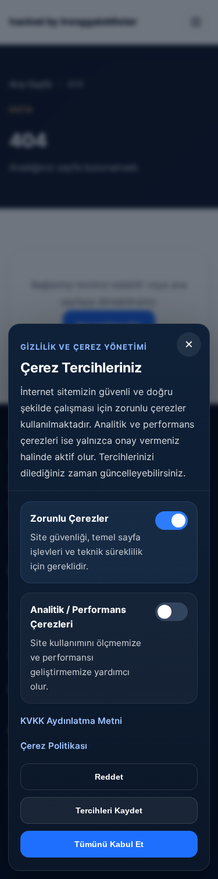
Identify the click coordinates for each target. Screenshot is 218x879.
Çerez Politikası (53, 745)
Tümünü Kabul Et (109, 844)
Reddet (109, 776)
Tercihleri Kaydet (109, 810)
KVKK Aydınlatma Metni (71, 720)
